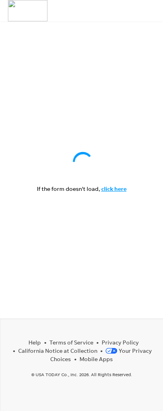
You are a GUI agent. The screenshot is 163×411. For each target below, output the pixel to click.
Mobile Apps (96, 359)
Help (34, 342)
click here (114, 188)
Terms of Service (71, 342)
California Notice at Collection (57, 350)
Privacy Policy (120, 342)
